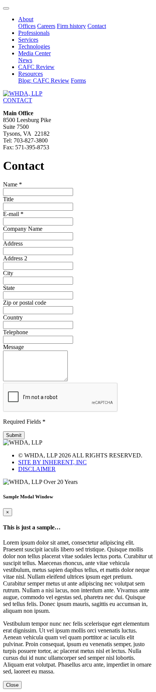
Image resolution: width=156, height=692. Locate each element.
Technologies (34, 46)
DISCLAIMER (37, 469)
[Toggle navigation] (6, 8)
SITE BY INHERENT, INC (52, 462)
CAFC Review (36, 67)
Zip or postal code (24, 302)
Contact (96, 26)
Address (13, 243)
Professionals (34, 33)
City (8, 273)
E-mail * (13, 214)
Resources (30, 73)
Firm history (71, 26)
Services (28, 39)
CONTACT (17, 100)
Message (13, 347)
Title (8, 199)
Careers (46, 26)
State (9, 288)
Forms (78, 80)
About (25, 19)
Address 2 (15, 258)
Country (13, 317)
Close (12, 685)
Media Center (34, 53)
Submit (14, 435)
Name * (12, 184)
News (25, 60)
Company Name (22, 228)
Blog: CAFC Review (43, 80)
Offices (27, 26)
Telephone (15, 332)
